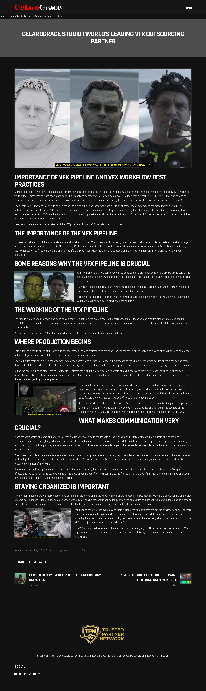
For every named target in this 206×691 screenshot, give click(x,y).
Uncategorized (60, 550)
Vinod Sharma (25, 550)
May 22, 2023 (41, 550)
